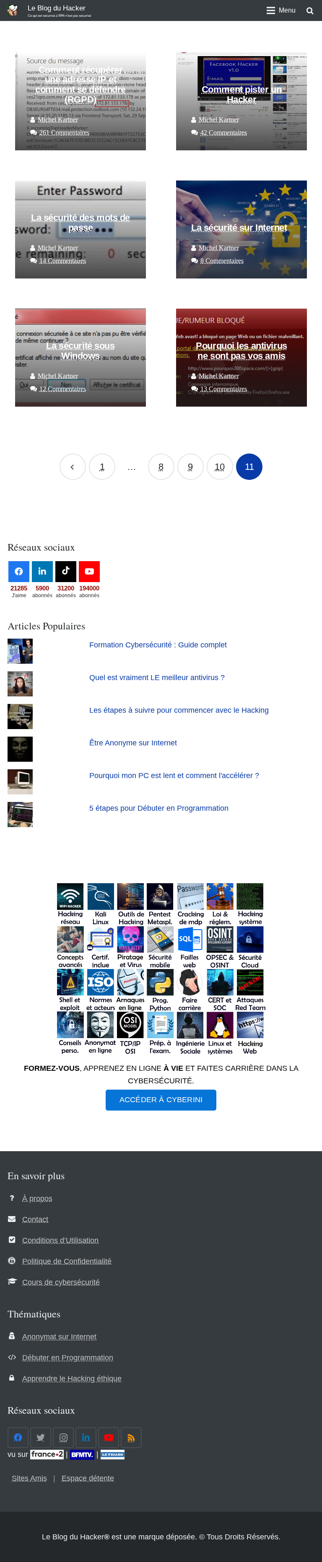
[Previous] (73, 467)
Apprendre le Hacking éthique (72, 1378)
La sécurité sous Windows (80, 350)
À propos (37, 1198)
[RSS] (131, 1437)
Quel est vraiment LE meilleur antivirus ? (157, 677)
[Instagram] (63, 1437)
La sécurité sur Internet (239, 227)
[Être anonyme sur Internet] (20, 759)
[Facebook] (18, 571)
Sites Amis (29, 1478)
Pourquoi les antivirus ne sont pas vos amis (241, 350)
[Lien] (12, 10)
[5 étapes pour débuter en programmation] (20, 824)
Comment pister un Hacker (242, 94)
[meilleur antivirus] (20, 694)
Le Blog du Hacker (57, 8)
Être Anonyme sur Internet (133, 743)
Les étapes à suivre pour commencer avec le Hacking (179, 710)
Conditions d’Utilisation (60, 1240)
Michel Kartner (58, 120)
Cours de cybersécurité (61, 1282)
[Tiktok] (65, 571)
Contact (35, 1219)
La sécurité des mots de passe (80, 222)
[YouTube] (89, 571)
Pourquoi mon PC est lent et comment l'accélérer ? (174, 775)
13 (223, 389)
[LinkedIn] (42, 571)
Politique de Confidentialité (67, 1261)
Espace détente (88, 1478)
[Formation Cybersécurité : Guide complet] (20, 661)
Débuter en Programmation (67, 1357)
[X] (40, 1437)
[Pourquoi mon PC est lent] (20, 792)
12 (62, 389)
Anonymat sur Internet (59, 1337)
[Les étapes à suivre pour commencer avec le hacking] (20, 726)
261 (64, 133)
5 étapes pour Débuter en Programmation (159, 808)
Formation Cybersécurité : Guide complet (158, 645)
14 (62, 261)
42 (223, 133)
